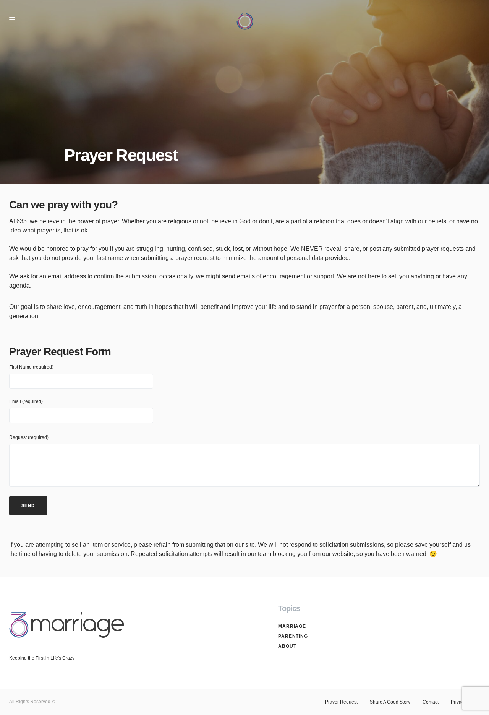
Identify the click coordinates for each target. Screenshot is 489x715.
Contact (431, 702)
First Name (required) (31, 367)
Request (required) (29, 437)
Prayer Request (341, 702)
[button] (12, 18)
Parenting (293, 636)
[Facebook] (462, 608)
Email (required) (26, 401)
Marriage (292, 626)
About (287, 646)
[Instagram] (477, 608)
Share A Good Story (390, 702)
